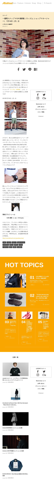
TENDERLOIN (5, 247)
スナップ (5, 15)
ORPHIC (16, 244)
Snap (34, 3)
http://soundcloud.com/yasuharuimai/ (13, 238)
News (14, 3)
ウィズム (15, 89)
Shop (39, 3)
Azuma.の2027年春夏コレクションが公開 (13, 451)
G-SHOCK (9, 242)
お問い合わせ (41, 106)
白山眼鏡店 (19, 247)
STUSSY (20, 244)
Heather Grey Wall (21, 242)
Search (49, 3)
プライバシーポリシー (41, 109)
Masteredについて (41, 104)
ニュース (5, 382)
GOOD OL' (14, 242)
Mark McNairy (5, 244)
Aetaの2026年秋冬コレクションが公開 (12, 428)
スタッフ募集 (41, 112)
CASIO (4, 242)
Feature (20, 3)
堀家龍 (14, 247)
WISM (11, 247)
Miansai (11, 244)
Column (27, 3)
